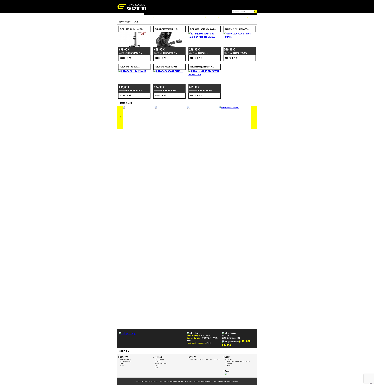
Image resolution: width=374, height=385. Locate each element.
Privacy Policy (217, 381)
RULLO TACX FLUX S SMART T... (237, 29)
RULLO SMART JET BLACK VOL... (202, 66)
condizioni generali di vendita (237, 362)
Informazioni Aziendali (230, 381)
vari (156, 368)
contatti (228, 366)
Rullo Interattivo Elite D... (166, 29)
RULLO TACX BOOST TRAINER (166, 66)
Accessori (226, 16)
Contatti (240, 16)
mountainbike (125, 362)
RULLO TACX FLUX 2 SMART (130, 66)
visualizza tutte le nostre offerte (205, 359)
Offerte (212, 16)
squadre (228, 364)
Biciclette (197, 16)
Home (148, 16)
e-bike (122, 364)
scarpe (158, 362)
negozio (228, 359)
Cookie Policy (206, 381)
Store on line (179, 16)
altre (122, 366)
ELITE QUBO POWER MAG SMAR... (203, 29)
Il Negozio (161, 16)
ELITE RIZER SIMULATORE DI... (131, 29)
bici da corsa (125, 359)
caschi (157, 366)
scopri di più (125, 58)
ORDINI (253, 16)
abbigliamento (161, 364)
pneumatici (159, 359)
